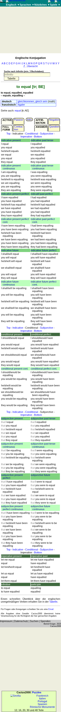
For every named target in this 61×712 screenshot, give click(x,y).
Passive (18, 119)
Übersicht (32, 66)
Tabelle (53, 601)
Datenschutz (21, 621)
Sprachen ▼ (27, 4)
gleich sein (41, 101)
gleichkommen (26, 101)
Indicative (18, 327)
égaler (21, 104)
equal (18, 110)
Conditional (31, 133)
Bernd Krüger (49, 624)
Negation (54, 119)
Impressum (6, 621)
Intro (29, 119)
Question (54, 126)
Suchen (34, 621)
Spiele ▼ (55, 4)
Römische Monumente (42, 707)
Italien (42, 698)
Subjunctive (46, 133)
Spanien (42, 704)
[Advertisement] (30, 30)
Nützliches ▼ (42, 4)
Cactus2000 (55, 626)
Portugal (42, 701)
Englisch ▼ (13, 4)
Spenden (45, 621)
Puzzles (36, 692)
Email (50, 609)
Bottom (38, 136)
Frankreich (42, 695)
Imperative (26, 136)
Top (8, 133)
